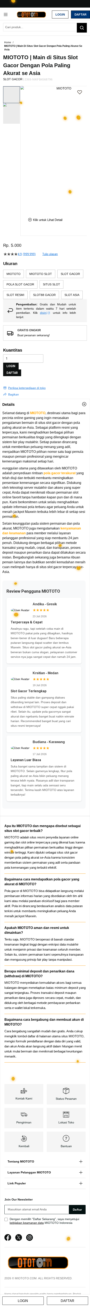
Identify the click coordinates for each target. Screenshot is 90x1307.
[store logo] (31, 14)
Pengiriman (23, 1122)
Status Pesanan (66, 1098)
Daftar (80, 14)
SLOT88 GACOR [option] (44, 295)
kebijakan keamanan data (27, 1222)
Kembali (24, 1146)
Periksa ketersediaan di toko (27, 388)
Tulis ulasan (50, 254)
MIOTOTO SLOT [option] (40, 274)
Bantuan (66, 1146)
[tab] (45, 404)
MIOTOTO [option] (13, 274)
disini (43, 312)
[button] (23, 148)
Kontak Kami (23, 1098)
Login (60, 14)
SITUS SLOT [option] (51, 284)
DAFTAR (12, 372)
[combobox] (45, 27)
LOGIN (10, 366)
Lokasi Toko (66, 1122)
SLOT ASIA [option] (71, 295)
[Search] (82, 28)
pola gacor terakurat (60, 473)
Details (8, 404)
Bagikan (13, 394)
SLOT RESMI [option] (15, 295)
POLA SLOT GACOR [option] (20, 284)
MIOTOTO (37, 413)
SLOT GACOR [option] (70, 274)
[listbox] (45, 284)
